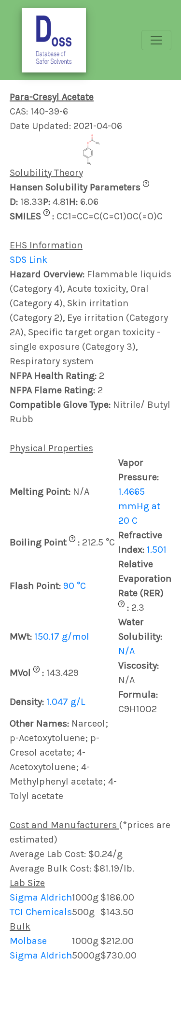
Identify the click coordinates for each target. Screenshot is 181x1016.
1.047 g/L (65, 701)
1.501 (157, 549)
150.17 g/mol (61, 636)
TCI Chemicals (41, 911)
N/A (126, 651)
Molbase (28, 940)
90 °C (74, 585)
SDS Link (28, 259)
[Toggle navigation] (156, 40)
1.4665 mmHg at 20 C (139, 506)
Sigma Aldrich (41, 897)
